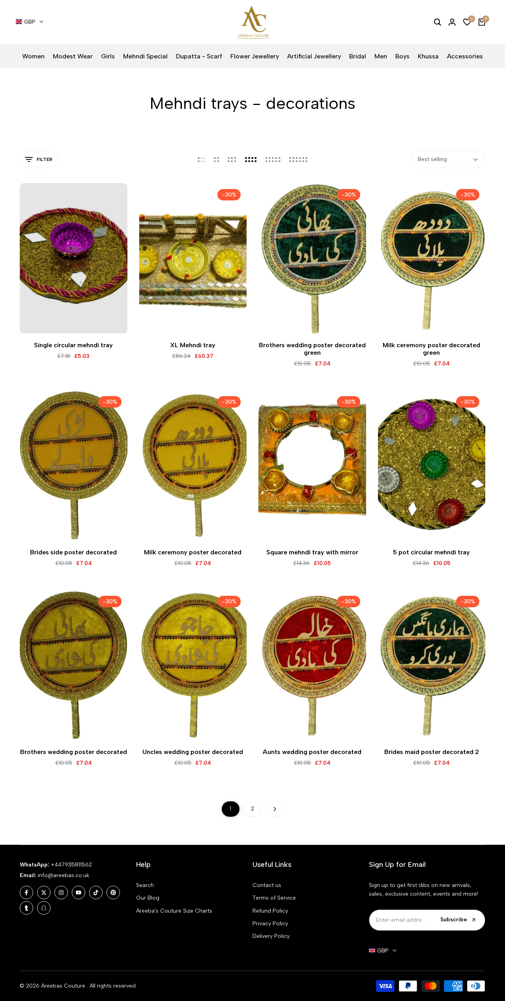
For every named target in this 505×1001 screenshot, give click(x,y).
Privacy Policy (270, 923)
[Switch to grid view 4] (251, 159)
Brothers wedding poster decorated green (312, 348)
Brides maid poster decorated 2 (431, 752)
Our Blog (147, 897)
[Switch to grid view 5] (273, 159)
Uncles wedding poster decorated (192, 752)
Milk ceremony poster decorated (192, 552)
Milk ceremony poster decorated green (431, 348)
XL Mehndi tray (192, 345)
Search (145, 885)
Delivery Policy (271, 936)
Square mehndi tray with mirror (312, 552)
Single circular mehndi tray (73, 345)
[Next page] (275, 809)
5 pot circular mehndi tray (431, 552)
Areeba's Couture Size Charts (174, 910)
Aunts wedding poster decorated (312, 752)
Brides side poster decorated (73, 552)
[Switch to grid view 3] (232, 159)
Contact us (266, 885)
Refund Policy (270, 910)
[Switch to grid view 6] (298, 159)
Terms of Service (274, 897)
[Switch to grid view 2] (216, 159)
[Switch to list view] (201, 159)
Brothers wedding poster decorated (73, 752)
